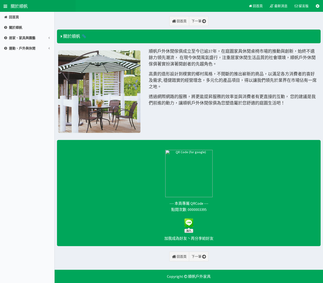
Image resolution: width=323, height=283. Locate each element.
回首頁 (257, 6)
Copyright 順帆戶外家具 (189, 276)
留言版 (303, 6)
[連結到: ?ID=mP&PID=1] (84, 36)
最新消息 (281, 6)
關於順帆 (17, 6)
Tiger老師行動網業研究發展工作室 (189, 267)
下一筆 (197, 21)
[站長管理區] (317, 6)
